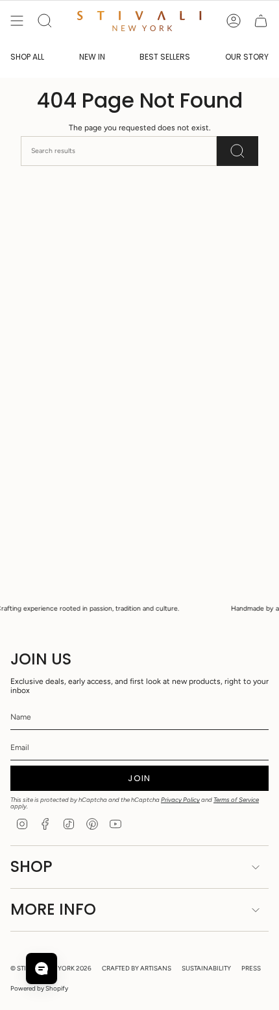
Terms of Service (236, 799)
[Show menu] (17, 21)
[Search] (237, 150)
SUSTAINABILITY (206, 968)
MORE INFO (53, 909)
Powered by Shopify (39, 988)
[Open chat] (41, 968)
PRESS (251, 968)
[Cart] (260, 21)
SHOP (31, 866)
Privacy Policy (180, 799)
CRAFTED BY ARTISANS (136, 968)
